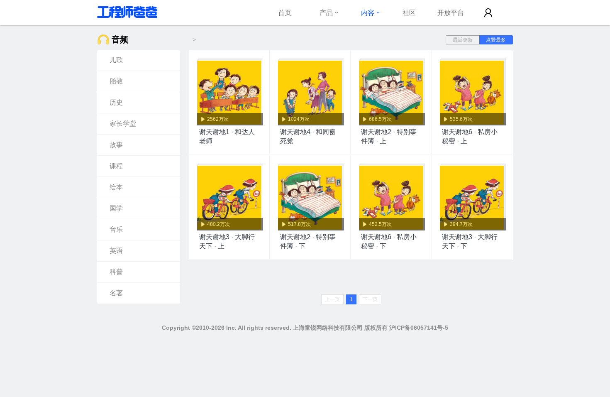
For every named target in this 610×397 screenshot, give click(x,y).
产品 (326, 12)
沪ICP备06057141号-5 (418, 327)
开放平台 (450, 12)
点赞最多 (496, 40)
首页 (284, 12)
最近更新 (463, 40)
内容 (367, 12)
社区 (409, 12)
